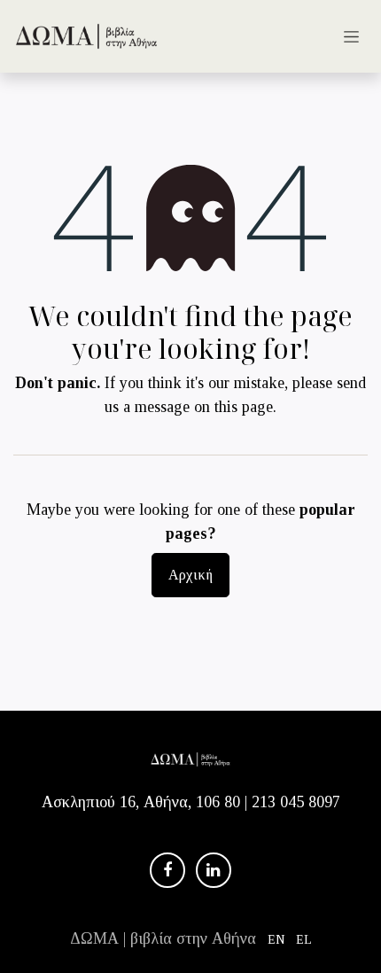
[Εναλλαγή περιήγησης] (351, 36)
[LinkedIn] (213, 870)
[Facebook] (167, 870)
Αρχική (190, 574)
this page (243, 407)
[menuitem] (276, 939)
